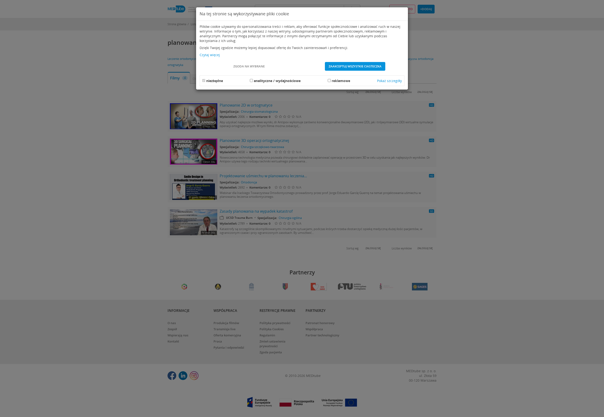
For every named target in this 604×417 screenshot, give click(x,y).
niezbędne (214, 80)
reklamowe (341, 80)
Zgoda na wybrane (249, 66)
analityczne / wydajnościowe (277, 80)
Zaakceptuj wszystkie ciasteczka (355, 66)
